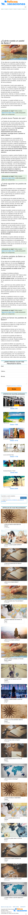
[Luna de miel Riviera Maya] (14, 448)
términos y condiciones (17, 386)
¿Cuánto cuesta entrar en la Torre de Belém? (13, 759)
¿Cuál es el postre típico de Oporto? (13, 563)
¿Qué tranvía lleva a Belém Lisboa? (13, 878)
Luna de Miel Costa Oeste (8, 438)
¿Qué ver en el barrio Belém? (11, 582)
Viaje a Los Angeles (7, 486)
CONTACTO (22, 906)
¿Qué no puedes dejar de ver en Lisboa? (12, 818)
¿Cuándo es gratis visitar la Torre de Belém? (13, 839)
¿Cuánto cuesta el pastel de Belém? (13, 544)
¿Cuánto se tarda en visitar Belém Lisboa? (12, 798)
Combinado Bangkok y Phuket (9, 470)
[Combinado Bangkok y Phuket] (14, 463)
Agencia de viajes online (6, 906)
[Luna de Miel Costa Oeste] (14, 434)
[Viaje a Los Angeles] (14, 481)
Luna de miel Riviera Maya (8, 454)
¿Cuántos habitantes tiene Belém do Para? (13, 620)
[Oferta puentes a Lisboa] (14, 403)
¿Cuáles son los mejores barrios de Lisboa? (12, 679)
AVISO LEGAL (16, 906)
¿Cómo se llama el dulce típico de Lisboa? (12, 525)
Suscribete (23, 498)
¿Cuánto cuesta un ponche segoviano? (13, 897)
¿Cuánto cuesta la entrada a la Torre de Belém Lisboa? (13, 659)
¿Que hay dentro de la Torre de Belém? (13, 601)
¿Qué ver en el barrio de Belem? (12, 640)
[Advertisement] (14, 25)
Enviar (14, 389)
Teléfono (3, 371)
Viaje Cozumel (6, 422)
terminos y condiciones (12, 500)
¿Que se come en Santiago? (11, 779)
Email (2, 366)
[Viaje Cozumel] (14, 417)
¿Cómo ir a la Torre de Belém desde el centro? (13, 720)
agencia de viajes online (8, 112)
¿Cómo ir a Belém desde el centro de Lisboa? (13, 700)
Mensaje (3, 376)
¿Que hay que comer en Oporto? (12, 740)
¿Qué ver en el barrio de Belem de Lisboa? (12, 859)
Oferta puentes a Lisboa (8, 406)
